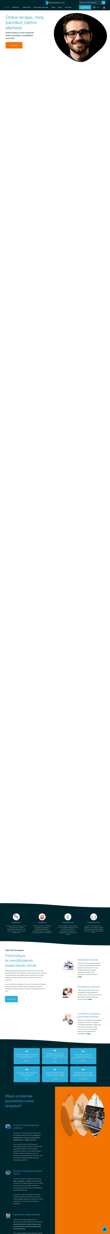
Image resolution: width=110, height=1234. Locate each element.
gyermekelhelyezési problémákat (22, 1226)
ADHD (15, 1181)
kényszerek (21, 1181)
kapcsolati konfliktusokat (19, 1224)
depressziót (36, 1135)
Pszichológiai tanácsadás (88, 959)
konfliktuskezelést (36, 1226)
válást (39, 1224)
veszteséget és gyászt (19, 1228)
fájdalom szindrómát (30, 1139)
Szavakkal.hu (57, 2)
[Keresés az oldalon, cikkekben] (103, 2)
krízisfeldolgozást (17, 1139)
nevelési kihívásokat (32, 1224)
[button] (104, 7)
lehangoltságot (35, 1137)
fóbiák (28, 1181)
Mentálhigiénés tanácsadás (89, 986)
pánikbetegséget (17, 1137)
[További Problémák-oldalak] (19, 7)
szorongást (27, 1137)
